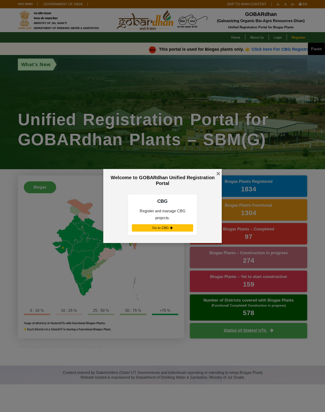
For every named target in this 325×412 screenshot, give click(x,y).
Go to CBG (161, 228)
